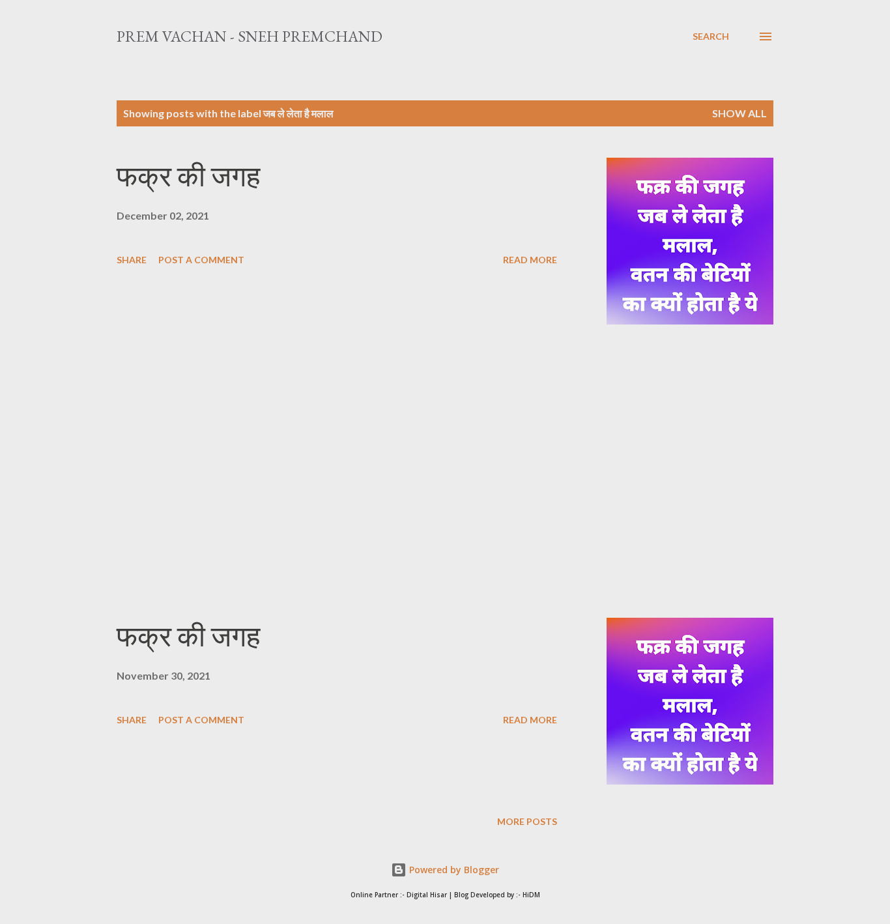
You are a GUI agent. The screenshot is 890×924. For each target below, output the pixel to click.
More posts (527, 821)
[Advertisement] (337, 471)
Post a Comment (201, 259)
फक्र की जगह (188, 176)
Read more (530, 259)
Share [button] (132, 259)
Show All (739, 113)
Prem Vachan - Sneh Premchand (249, 36)
